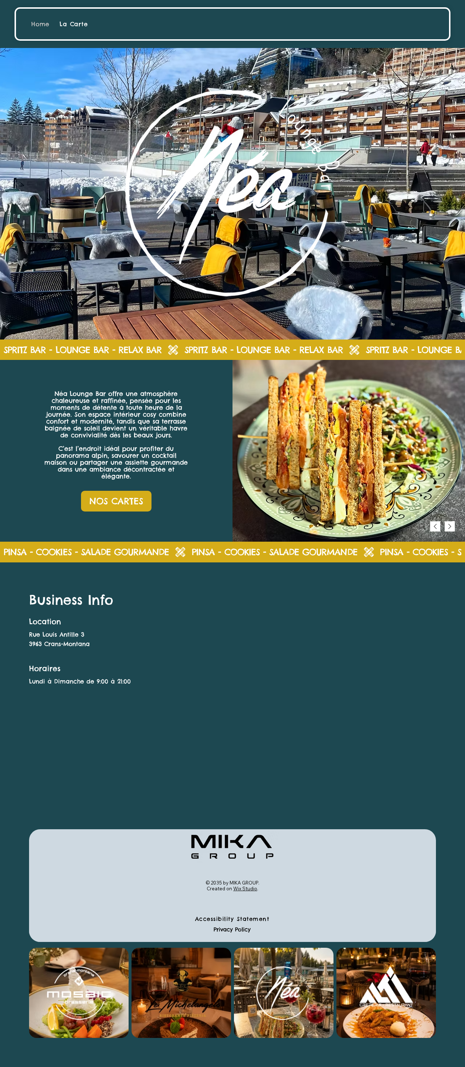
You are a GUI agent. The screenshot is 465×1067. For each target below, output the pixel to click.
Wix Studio (245, 888)
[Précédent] (435, 526)
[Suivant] (450, 526)
